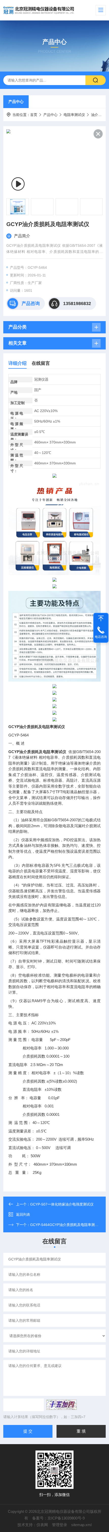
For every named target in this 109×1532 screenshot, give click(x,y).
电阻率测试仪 (74, 115)
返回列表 (23, 1214)
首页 (33, 115)
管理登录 (59, 1525)
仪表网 (42, 1525)
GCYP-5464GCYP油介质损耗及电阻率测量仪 (66, 1225)
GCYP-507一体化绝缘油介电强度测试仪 (62, 1204)
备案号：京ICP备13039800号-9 (58, 1518)
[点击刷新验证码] (61, 1405)
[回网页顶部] (101, 618)
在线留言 (41, 363)
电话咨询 (101, 637)
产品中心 (16, 101)
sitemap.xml (81, 1525)
